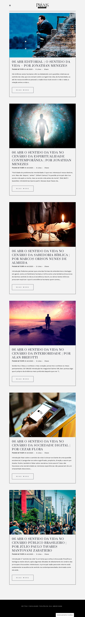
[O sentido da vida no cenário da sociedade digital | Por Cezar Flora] (42, 415)
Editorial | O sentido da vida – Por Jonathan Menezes (41, 64)
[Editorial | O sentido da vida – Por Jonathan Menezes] (42, 35)
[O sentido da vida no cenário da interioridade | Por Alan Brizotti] (42, 323)
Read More (22, 90)
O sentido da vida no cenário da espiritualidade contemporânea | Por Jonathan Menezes (41, 158)
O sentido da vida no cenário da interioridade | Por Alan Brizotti (41, 353)
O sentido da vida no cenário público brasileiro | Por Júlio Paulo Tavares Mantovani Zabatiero (39, 545)
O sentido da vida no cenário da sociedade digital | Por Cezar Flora (41, 445)
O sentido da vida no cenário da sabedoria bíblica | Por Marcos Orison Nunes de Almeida (41, 257)
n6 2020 (29, 69)
